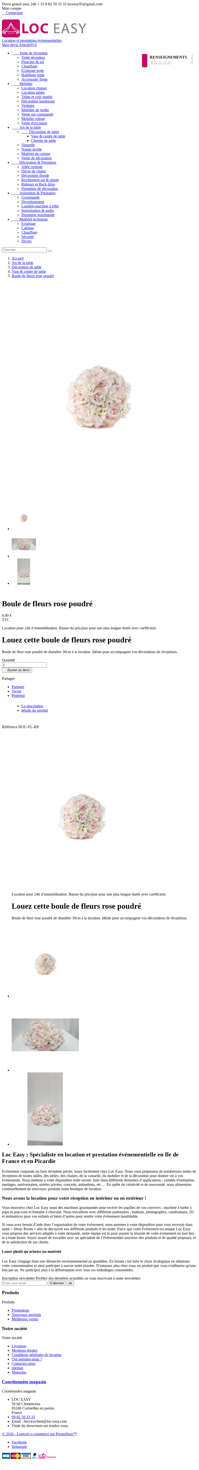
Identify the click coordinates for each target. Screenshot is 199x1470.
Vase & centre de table (48, 136)
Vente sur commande (37, 114)
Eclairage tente (32, 70)
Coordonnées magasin (24, 1381)
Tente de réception (30, 53)
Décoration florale (35, 175)
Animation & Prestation (34, 193)
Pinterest (18, 695)
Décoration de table (40, 132)
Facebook (19, 1442)
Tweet (16, 691)
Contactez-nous (23, 1363)
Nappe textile (31, 149)
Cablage (27, 228)
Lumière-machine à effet (40, 206)
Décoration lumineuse (38, 101)
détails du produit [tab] (34, 710)
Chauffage (29, 66)
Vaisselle (28, 145)
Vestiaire (27, 105)
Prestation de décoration (39, 189)
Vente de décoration (36, 158)
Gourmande (30, 197)
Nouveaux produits (26, 1315)
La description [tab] (32, 706)
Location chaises (34, 88)
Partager (18, 687)
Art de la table (26, 127)
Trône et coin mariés (36, 97)
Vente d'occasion (34, 123)
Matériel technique (30, 219)
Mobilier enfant (33, 119)
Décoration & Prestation (34, 162)
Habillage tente (32, 75)
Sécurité (27, 237)
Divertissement (32, 202)
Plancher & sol (32, 62)
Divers (26, 241)
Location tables (33, 92)
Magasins (19, 1372)
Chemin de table (43, 140)
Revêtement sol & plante (40, 180)
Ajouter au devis (17, 670)
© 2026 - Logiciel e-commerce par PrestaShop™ (39, 1434)
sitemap (17, 1368)
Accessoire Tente (34, 79)
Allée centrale (31, 167)
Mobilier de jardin (35, 110)
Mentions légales (24, 1350)
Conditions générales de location (36, 1355)
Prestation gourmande (38, 215)
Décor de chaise (33, 171)
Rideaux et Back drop (38, 184)
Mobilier (22, 84)
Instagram (19, 1446)
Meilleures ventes (25, 1319)
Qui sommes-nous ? (27, 1359)
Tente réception (33, 57)
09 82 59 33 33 (160, 62)
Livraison (19, 1346)
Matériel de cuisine (35, 154)
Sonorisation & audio (37, 210)
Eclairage (28, 224)
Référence (10, 727)
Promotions (20, 1310)
